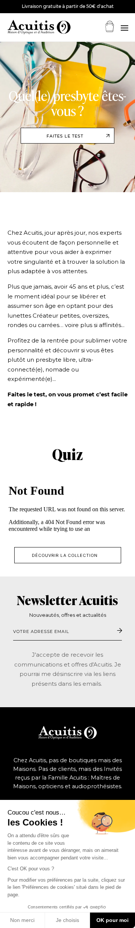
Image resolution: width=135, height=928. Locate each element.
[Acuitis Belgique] (30, 27)
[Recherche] (124, 28)
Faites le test (64, 136)
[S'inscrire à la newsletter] (119, 631)
